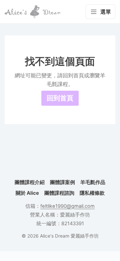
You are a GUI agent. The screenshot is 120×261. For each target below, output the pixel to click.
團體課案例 (62, 182)
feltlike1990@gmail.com (67, 206)
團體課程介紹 (30, 182)
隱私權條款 (92, 193)
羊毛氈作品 (92, 182)
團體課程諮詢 (59, 193)
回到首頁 (60, 98)
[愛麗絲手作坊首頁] (33, 11)
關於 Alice (27, 193)
